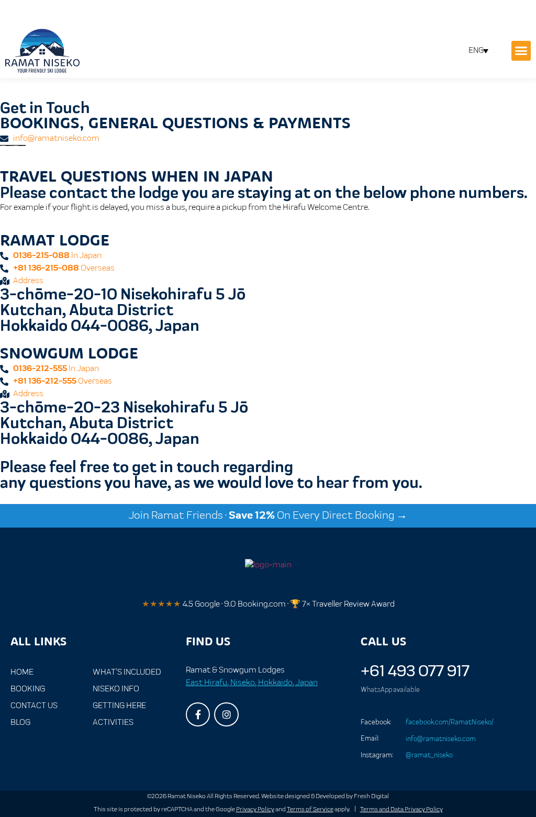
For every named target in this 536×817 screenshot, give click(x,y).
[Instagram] (226, 714)
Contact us (34, 706)
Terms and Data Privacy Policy (401, 809)
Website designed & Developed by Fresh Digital (325, 796)
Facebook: (376, 722)
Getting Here (119, 706)
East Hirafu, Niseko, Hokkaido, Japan (252, 683)
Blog (20, 722)
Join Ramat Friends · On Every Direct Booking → (268, 515)
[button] (521, 51)
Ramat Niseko (187, 796)
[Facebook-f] (198, 714)
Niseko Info (116, 689)
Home (22, 672)
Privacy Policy (255, 809)
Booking (27, 689)
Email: (370, 738)
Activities (113, 722)
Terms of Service (310, 809)
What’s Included (127, 672)
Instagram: (377, 755)
